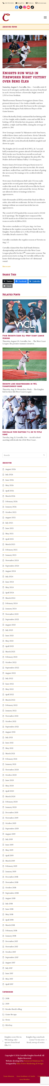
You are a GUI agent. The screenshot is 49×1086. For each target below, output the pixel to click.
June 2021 (9, 743)
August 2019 (10, 834)
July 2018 (9, 904)
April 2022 (9, 694)
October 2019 (10, 823)
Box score (7, 266)
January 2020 (11, 807)
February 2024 (11, 603)
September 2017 (11, 957)
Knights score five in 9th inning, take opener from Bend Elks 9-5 (12, 1041)
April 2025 (9, 539)
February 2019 (11, 866)
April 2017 (9, 984)
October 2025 (10, 512)
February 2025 (11, 550)
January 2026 (10, 507)
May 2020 (9, 786)
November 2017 (11, 947)
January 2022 (10, 711)
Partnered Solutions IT (33, 1061)
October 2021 (10, 721)
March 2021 (10, 753)
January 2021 (10, 764)
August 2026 (10, 469)
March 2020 (10, 796)
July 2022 (9, 678)
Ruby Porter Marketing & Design (29, 1063)
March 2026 (10, 496)
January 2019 (10, 872)
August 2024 (10, 571)
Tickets (31, 3)
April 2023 (9, 646)
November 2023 (11, 614)
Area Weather (24, 1079)
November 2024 (12, 560)
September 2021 (12, 727)
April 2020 (9, 791)
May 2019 (9, 850)
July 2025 (9, 523)
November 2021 (11, 716)
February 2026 (11, 501)
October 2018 (10, 888)
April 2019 (9, 855)
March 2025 (10, 544)
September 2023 (12, 619)
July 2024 (9, 577)
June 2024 (9, 582)
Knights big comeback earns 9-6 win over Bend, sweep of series (35, 1040)
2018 (7, 998)
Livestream (42, 3)
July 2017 (8, 968)
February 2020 (11, 802)
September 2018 (12, 893)
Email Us (20, 3)
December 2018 (11, 877)
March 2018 (10, 925)
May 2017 (9, 979)
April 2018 (9, 920)
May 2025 (9, 534)
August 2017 (10, 963)
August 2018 (10, 898)
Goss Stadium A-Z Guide (26, 1076)
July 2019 (9, 839)
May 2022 (9, 689)
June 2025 (9, 528)
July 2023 (9, 630)
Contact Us (42, 1076)
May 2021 (9, 748)
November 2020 (12, 770)
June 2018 (9, 909)
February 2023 (11, 657)
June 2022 (9, 684)
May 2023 (9, 641)
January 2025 (10, 555)
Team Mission (8, 1076)
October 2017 (10, 952)
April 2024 (9, 593)
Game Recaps (11, 1014)
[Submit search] (44, 455)
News (7, 1020)
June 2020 (9, 780)
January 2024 (10, 609)
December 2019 (11, 812)
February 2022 (11, 705)
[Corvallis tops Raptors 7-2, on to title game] (25, 412)
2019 (7, 1004)
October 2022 (10, 662)
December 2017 (11, 941)
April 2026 (9, 491)
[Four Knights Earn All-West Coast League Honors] (25, 316)
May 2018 (9, 914)
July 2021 (9, 737)
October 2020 (11, 775)
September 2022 (12, 668)
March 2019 (10, 861)
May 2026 (9, 485)
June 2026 (9, 480)
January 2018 (10, 936)
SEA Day (8, 1025)
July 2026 (9, 475)
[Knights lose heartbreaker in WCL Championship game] (25, 364)
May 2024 (9, 587)
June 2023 (9, 636)
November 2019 (11, 818)
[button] (45, 17)
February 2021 (11, 759)
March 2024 (10, 598)
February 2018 (11, 931)
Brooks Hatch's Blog (13, 1009)
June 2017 (9, 973)
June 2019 (9, 845)
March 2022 (10, 700)
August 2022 (10, 673)
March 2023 (10, 652)
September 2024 (12, 566)
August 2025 (10, 518)
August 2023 (10, 625)
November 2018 (11, 882)
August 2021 (10, 732)
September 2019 (12, 829)
